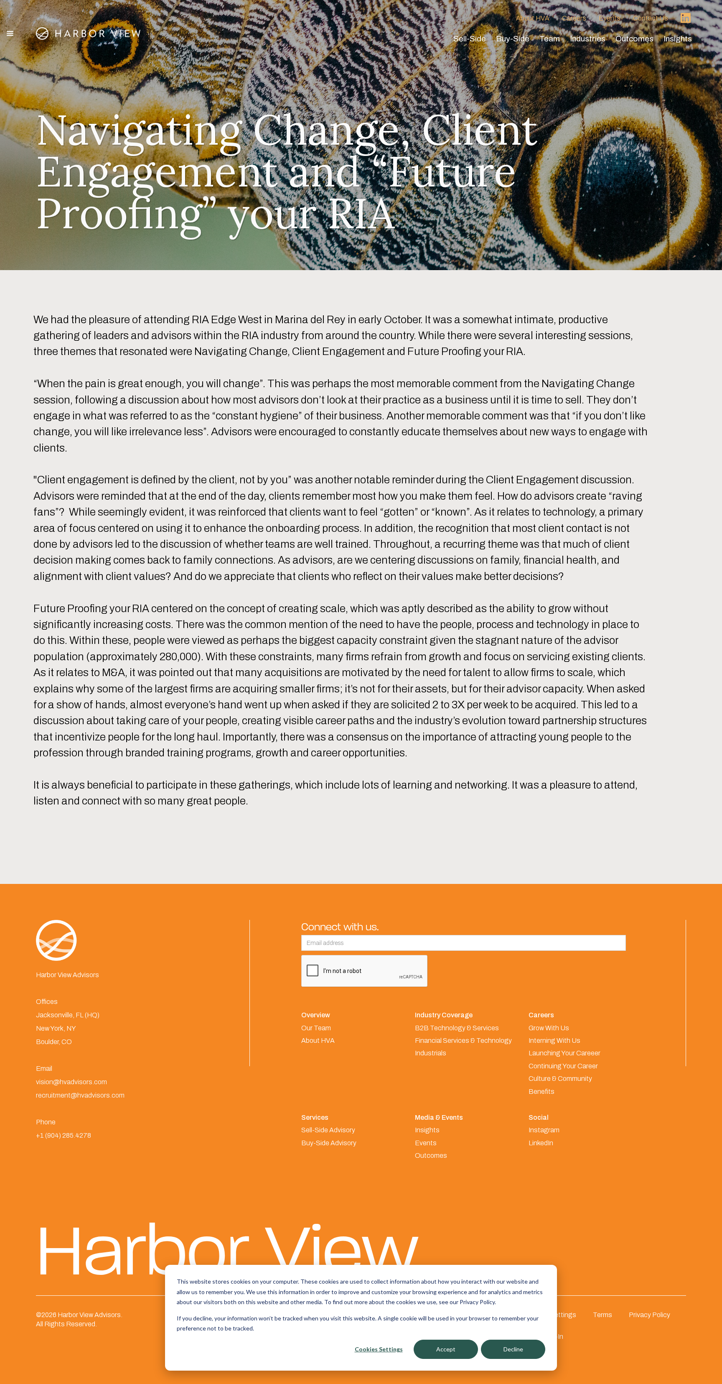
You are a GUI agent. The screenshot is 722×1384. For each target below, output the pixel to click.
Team (549, 38)
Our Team (316, 1028)
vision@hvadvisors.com (71, 1081)
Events (609, 18)
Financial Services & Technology (463, 1040)
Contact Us (650, 18)
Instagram (544, 1130)
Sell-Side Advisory (328, 1130)
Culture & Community (560, 1078)
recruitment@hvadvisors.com (80, 1095)
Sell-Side (469, 38)
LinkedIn (541, 1143)
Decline (513, 1349)
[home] (88, 33)
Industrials (430, 1053)
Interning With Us (554, 1040)
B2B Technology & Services (457, 1028)
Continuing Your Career (563, 1066)
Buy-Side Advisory (328, 1143)
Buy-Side (512, 38)
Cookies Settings (379, 1349)
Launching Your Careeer (564, 1053)
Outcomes (634, 38)
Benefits (541, 1091)
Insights (678, 38)
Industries (587, 38)
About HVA (532, 18)
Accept (445, 1349)
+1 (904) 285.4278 (63, 1135)
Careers (574, 18)
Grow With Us (549, 1028)
